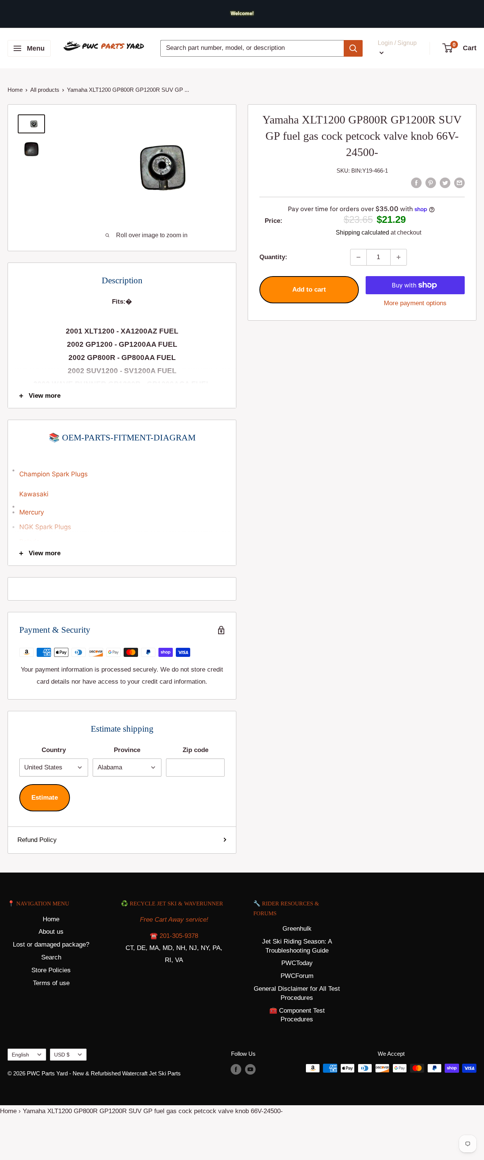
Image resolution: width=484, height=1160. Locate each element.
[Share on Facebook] (416, 182)
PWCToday (297, 963)
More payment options (415, 303)
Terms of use (51, 983)
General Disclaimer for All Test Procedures (297, 993)
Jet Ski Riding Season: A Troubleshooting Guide (297, 946)
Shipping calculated (362, 232)
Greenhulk (297, 928)
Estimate (44, 797)
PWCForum (297, 975)
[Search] (353, 48)
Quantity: (273, 257)
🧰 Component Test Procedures (297, 1015)
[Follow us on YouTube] (250, 1069)
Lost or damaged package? (51, 944)
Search (51, 957)
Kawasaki (33, 494)
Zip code (195, 750)
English (20, 1055)
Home (15, 89)
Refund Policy (37, 839)
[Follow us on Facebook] (236, 1069)
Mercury (31, 512)
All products (44, 89)
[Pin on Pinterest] (430, 182)
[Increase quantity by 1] (398, 257)
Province (127, 750)
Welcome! (242, 13)
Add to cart (309, 289)
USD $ (62, 1055)
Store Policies (51, 970)
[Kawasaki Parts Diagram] (122, 466)
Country (54, 750)
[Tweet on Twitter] (445, 182)
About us (51, 931)
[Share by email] (459, 182)
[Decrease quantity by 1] (358, 257)
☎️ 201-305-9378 (174, 935)
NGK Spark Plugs (45, 527)
